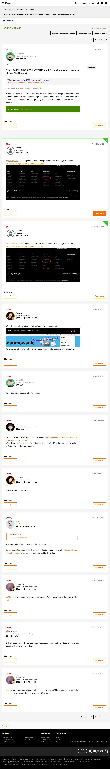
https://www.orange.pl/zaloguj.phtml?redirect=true (25, 164)
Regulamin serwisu (55, 762)
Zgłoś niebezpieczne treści (74, 759)
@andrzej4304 (12, 161)
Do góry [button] (6, 726)
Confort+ (4, 762)
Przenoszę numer (7, 737)
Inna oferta (30, 10)
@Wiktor (9, 597)
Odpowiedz (99, 125)
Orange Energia (28, 762)
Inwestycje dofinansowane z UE (62, 764)
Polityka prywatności (84, 762)
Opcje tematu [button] (8, 21)
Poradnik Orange (15, 762)
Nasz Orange (8, 10)
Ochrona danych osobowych (10, 764)
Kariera (58, 742)
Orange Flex (5, 759)
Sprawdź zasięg (29, 739)
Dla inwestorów (45, 739)
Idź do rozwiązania (100, 28)
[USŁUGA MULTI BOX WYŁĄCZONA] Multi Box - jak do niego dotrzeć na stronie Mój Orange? (42, 71)
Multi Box (91, 67)
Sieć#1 (14, 759)
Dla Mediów (44, 742)
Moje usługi (20, 10)
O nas (57, 737)
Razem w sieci (40, 759)
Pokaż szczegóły (19, 538)
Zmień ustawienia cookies (55, 759)
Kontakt (58, 739)
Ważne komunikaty (41, 762)
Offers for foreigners (44, 764)
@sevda (9, 690)
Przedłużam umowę (8, 739)
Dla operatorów (45, 737)
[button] (106, 50)
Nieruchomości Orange (28, 764)
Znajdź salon (29, 737)
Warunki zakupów (69, 762)
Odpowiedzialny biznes (26, 759)
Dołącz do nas (80, 3)
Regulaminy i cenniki (8, 742)
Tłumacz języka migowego (92, 759)
